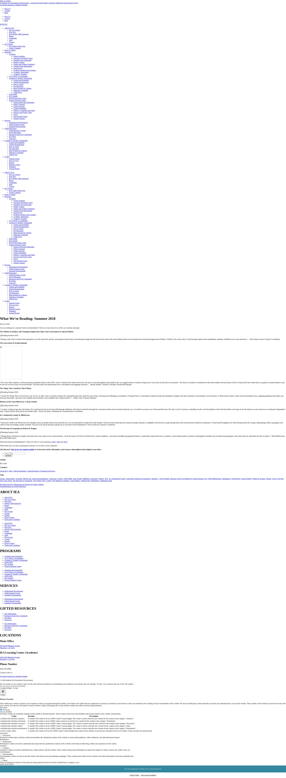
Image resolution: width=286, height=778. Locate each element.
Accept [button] (15, 688)
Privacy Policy (9, 517)
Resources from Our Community (20, 135)
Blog (6, 13)
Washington (95, 481)
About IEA (4, 471)
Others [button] (2, 758)
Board (11, 36)
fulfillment (86, 479)
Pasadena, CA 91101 (7, 648)
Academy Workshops (21, 72)
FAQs (15, 114)
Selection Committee (20, 90)
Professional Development (18, 123)
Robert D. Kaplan (259, 479)
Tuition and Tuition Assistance (24, 64)
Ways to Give (14, 161)
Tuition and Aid (18, 106)
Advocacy (12, 139)
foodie (79, 479)
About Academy (19, 56)
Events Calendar (15, 48)
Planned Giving (14, 165)
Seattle (268, 479)
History (101, 479)
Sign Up (7, 9)
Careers (11, 42)
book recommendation (40, 479)
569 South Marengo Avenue (10, 646)
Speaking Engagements (17, 127)
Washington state (106, 481)
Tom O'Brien (75, 481)
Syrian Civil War (277, 479)
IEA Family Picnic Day (17, 46)
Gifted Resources (10, 129)
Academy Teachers (20, 74)
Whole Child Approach (12, 503)
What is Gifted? (10, 50)
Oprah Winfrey (246, 479)
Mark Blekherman (214, 479)
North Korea (235, 479)
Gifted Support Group (16, 125)
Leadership (13, 38)
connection (53, 479)
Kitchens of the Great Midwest (181, 479)
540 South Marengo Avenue (10, 657)
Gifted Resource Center (17, 131)
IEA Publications (15, 133)
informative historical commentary (139, 479)
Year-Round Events (20, 116)
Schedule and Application (22, 60)
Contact (7, 11)
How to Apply (18, 84)
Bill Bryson (27, 479)
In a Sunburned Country (117, 479)
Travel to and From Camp (22, 112)
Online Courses (18, 62)
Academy (12, 54)
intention (154, 479)
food (74, 479)
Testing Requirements (21, 82)
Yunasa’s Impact (19, 118)
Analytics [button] (3, 746)
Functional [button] (3, 733)
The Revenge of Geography (22, 481)
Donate (11, 163)
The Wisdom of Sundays (61, 481)
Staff (10, 40)
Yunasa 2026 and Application (23, 102)
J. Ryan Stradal (164, 479)
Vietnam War (85, 481)
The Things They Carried (42, 481)
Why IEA (12, 32)
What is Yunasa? (19, 104)
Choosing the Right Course (23, 58)
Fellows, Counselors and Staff (24, 110)
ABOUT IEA (9, 28)
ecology (60, 479)
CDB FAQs (17, 92)
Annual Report (14, 169)
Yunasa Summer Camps (17, 100)
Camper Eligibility (19, 108)
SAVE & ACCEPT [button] (7, 764)
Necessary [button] (3, 707)
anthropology (10, 479)
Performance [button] (4, 739)
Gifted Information (19, 471)
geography (94, 479)
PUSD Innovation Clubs (17, 98)
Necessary (6, 710)
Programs (7, 52)
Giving (6, 157)
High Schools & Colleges (22, 88)
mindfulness (226, 479)
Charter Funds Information (22, 66)
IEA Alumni (13, 96)
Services (7, 121)
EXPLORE (13, 94)
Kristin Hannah (198, 479)
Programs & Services (47, 471)
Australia (19, 479)
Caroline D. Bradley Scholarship (20, 78)
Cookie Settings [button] (6, 688)
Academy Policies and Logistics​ (24, 70)
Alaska (2, 479)
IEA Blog (12, 137)
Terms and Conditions (12, 519)
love (205, 479)
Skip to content (5, 1)
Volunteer (12, 167)
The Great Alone (6, 481)
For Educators (18, 86)
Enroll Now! (17, 68)
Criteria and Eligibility (21, 80)
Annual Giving (14, 159)
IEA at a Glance (14, 30)
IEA (106, 479)
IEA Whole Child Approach (19, 34)
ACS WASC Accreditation (18, 76)
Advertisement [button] (5, 752)
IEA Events (8, 44)
